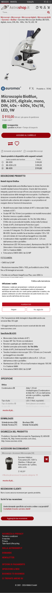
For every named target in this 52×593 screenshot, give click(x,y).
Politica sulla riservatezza (40, 281)
